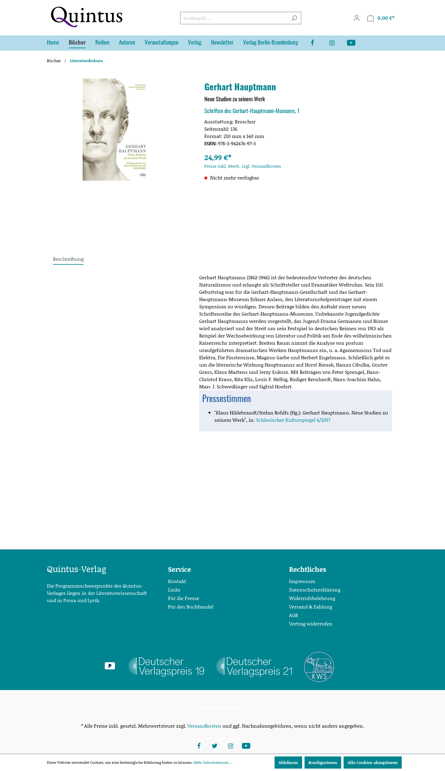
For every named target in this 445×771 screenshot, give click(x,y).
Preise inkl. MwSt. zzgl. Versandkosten (242, 166)
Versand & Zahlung (310, 606)
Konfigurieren (322, 762)
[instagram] (336, 43)
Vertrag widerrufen (310, 623)
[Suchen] (294, 18)
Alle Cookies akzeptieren (373, 762)
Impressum (302, 581)
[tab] (68, 259)
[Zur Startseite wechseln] (86, 16)
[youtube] (356, 43)
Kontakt (177, 581)
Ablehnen (288, 762)
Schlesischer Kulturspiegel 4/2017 (293, 419)
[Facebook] (317, 43)
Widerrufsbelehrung (312, 598)
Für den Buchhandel (190, 606)
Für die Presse (183, 598)
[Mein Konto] (357, 18)
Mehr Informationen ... (212, 762)
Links (174, 589)
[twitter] (214, 745)
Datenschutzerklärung (314, 589)
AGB (293, 615)
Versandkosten (204, 725)
